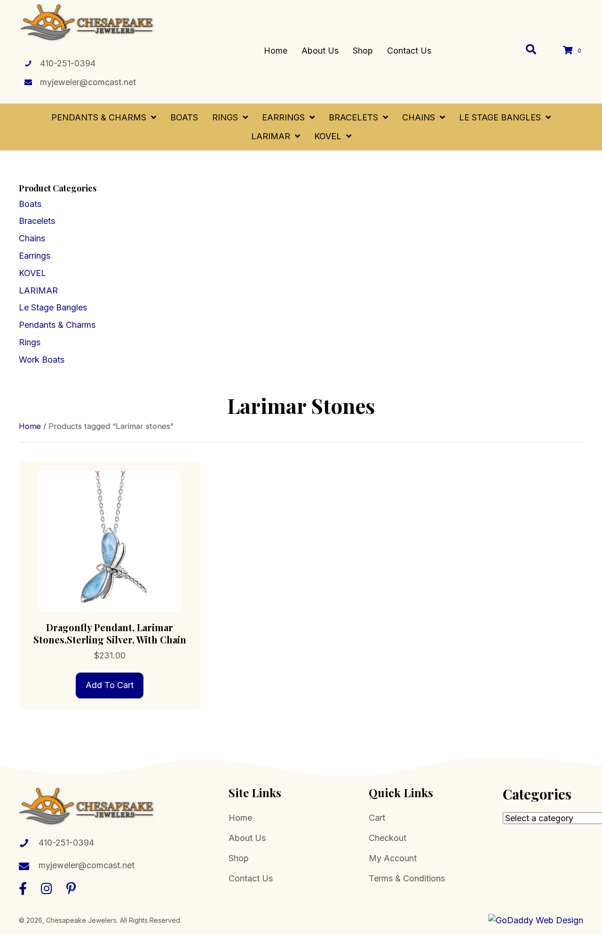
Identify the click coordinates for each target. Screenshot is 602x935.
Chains (32, 238)
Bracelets (37, 221)
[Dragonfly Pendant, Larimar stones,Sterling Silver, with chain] (109, 541)
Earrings (34, 256)
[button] (23, 888)
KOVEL (32, 273)
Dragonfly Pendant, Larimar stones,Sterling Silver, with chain (109, 633)
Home (30, 426)
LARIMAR (38, 290)
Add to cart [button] (110, 685)
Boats (30, 204)
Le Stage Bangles (53, 307)
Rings (29, 342)
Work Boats (41, 359)
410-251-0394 (67, 63)
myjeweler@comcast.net (88, 82)
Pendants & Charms (57, 325)
